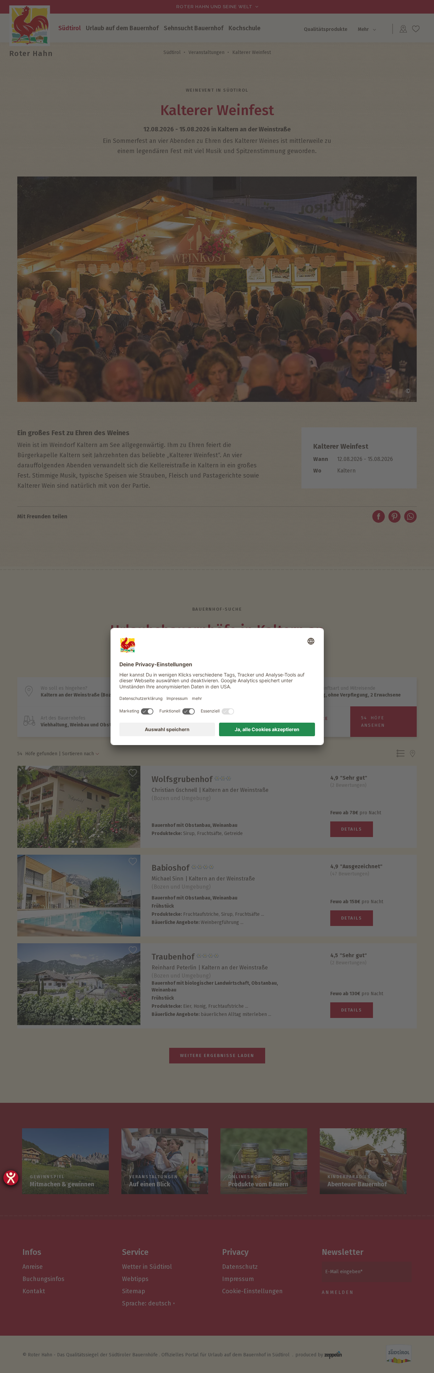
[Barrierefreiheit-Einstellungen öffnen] (10, 1177)
